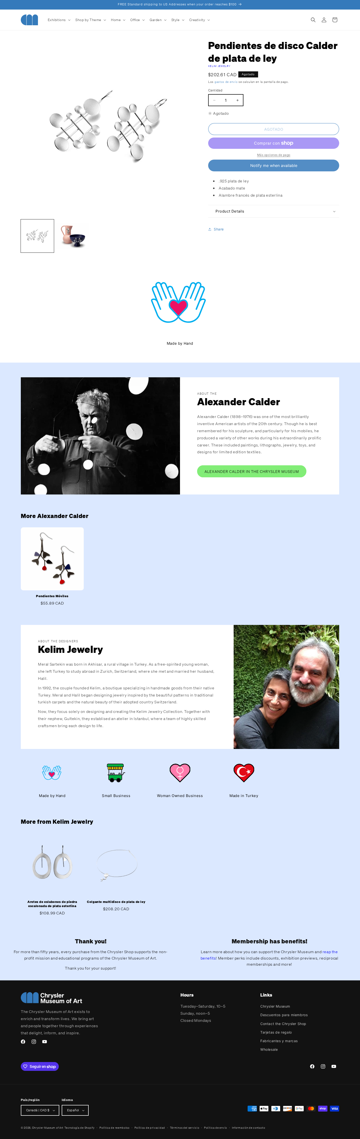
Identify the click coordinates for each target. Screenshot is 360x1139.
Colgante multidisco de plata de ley (116, 902)
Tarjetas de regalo (276, 1032)
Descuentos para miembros (284, 1015)
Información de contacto (248, 1127)
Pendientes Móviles (52, 596)
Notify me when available (273, 165)
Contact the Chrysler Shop (283, 1024)
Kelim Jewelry (219, 66)
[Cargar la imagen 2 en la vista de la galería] (72, 236)
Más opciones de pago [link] (273, 155)
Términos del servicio (184, 1127)
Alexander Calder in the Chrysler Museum (251, 471)
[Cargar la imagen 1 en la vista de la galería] (37, 236)
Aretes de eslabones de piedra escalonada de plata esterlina (52, 904)
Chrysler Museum (275, 1006)
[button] (59, 20)
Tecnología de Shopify (79, 1127)
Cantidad (215, 90)
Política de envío (215, 1127)
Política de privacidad (149, 1127)
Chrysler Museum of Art (47, 1127)
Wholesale (269, 1049)
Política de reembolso (114, 1127)
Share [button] (219, 229)
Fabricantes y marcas (279, 1041)
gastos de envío (226, 82)
